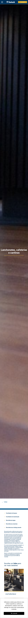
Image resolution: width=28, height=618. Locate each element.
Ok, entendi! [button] (14, 613)
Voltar (4, 502)
